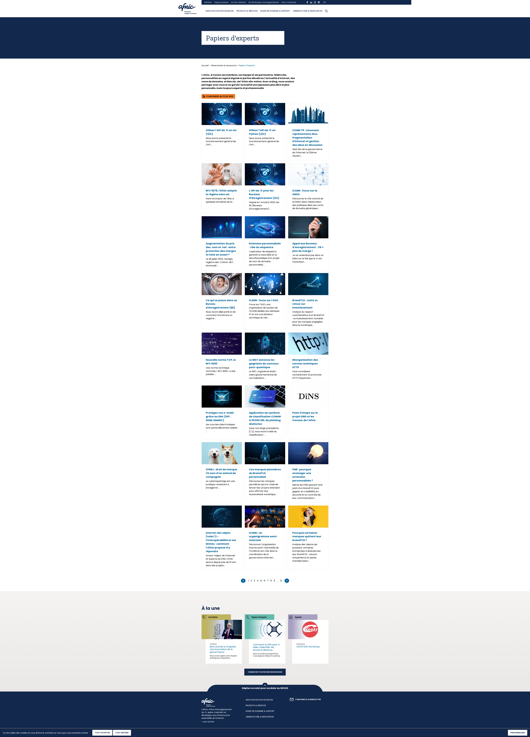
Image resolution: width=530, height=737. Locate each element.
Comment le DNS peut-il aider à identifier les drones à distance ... (266, 647)
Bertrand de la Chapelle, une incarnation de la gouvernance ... (223, 649)
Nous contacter (289, 2)
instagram (315, 2)
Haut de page (208, 722)
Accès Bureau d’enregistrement (263, 2)
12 (281, 580)
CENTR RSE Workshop (308, 646)
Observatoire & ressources (307, 11)
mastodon (319, 2)
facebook (307, 2)
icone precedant (243, 580)
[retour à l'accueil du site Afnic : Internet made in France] (221, 702)
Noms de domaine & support (275, 11)
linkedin (311, 2)
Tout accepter (102, 732)
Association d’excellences (220, 11)
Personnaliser (517, 732)
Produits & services (247, 11)
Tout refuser (121, 732)
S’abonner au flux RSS (219, 96)
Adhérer (208, 2)
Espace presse (221, 2)
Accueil (205, 65)
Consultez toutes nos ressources (265, 672)
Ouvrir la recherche (326, 11)
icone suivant (287, 580)
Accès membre (238, 2)
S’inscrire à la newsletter (308, 699)
